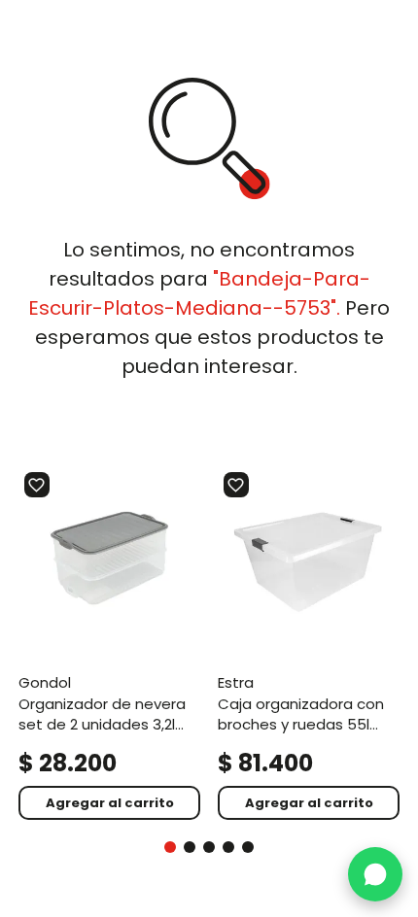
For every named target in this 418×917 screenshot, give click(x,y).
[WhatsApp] (375, 874)
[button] (170, 847)
